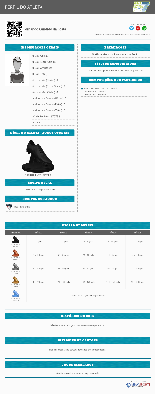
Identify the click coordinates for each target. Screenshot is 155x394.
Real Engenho (22, 206)
